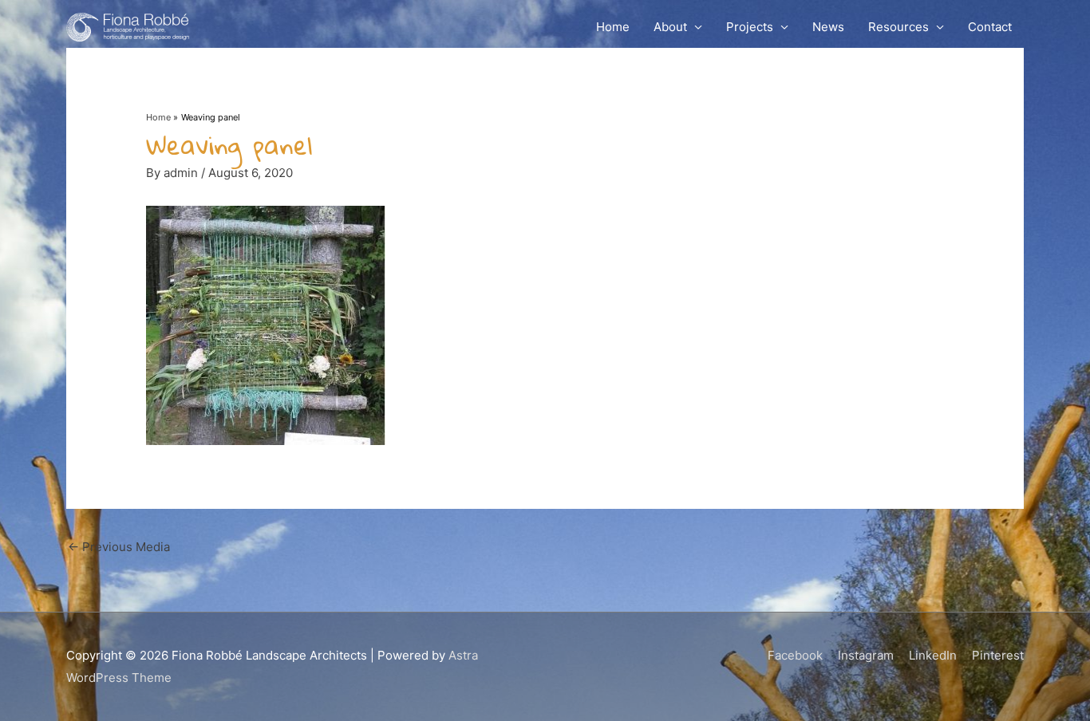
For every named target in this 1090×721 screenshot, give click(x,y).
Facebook (795, 655)
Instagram (866, 655)
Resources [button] (898, 26)
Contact (990, 26)
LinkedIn (933, 655)
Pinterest (998, 655)
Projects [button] (749, 26)
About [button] (670, 26)
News (828, 26)
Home (613, 26)
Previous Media (119, 546)
